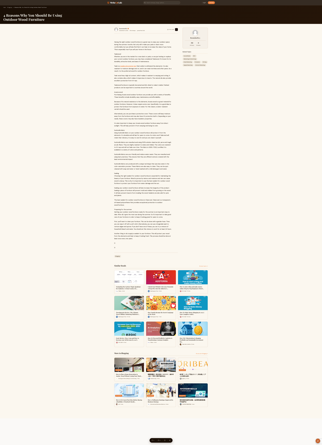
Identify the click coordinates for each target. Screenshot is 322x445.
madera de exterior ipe (128, 66)
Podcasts (197, 62)
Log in (204, 2)
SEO (194, 56)
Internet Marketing (200, 65)
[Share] (170, 440)
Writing (204, 62)
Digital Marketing (188, 65)
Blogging (9, 7)
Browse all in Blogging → (202, 353)
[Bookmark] (165, 440)
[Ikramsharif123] (116, 29)
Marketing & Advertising (190, 59)
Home (4, 7)
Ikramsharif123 (123, 28)
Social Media (187, 56)
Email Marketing (188, 62)
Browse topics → (203, 266)
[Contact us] (318, 441)
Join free (211, 2)
